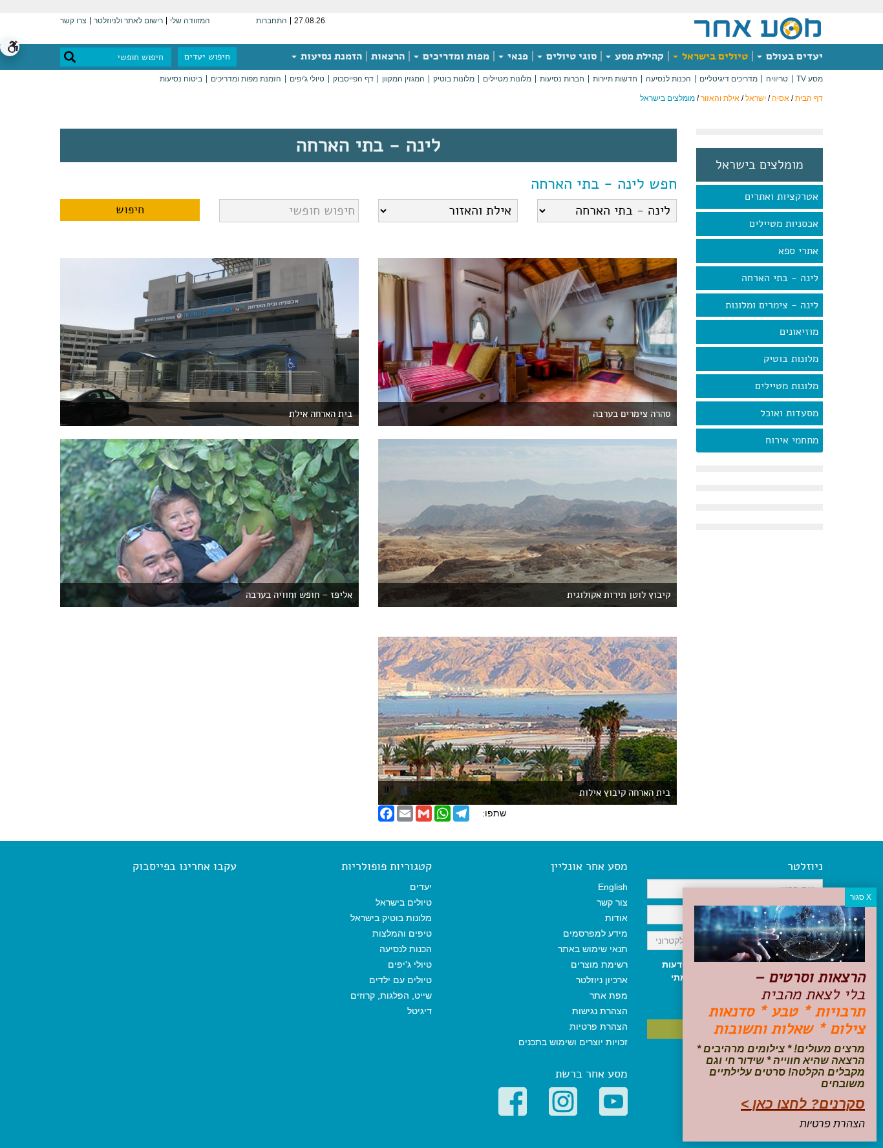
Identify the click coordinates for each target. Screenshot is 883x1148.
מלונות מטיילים (507, 79)
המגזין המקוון (403, 79)
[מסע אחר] (757, 28)
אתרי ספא (798, 251)
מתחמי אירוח (791, 440)
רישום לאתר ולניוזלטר (128, 21)
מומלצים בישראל (759, 165)
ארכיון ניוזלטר (602, 980)
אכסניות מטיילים (783, 224)
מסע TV (809, 79)
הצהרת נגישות (600, 1011)
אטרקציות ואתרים (781, 196)
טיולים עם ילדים (400, 980)
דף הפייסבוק (353, 79)
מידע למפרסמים (595, 933)
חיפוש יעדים (207, 56)
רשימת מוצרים (599, 964)
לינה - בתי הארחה (779, 278)
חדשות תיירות (615, 79)
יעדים (421, 887)
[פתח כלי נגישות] (9, 46)
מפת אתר (609, 995)
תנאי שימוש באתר (593, 949)
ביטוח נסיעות (181, 79)
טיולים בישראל (713, 56)
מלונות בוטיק (453, 79)
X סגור (860, 897)
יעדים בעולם (793, 56)
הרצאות (388, 56)
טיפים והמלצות (402, 933)
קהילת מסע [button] (638, 56)
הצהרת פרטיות (598, 1026)
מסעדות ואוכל (789, 413)
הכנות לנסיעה (668, 79)
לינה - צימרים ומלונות (771, 305)
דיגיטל (419, 1011)
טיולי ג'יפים (307, 79)
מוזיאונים (799, 331)
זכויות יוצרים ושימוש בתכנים (573, 1042)
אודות (616, 918)
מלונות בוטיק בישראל (391, 918)
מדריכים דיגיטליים (728, 79)
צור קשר (612, 902)
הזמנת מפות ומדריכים (246, 79)
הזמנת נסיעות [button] (330, 56)
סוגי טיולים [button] (570, 56)
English (613, 887)
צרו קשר (73, 21)
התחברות (271, 21)
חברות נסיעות (562, 79)
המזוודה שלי (190, 21)
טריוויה (777, 79)
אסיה (780, 98)
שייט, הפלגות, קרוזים (391, 995)
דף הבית (809, 98)
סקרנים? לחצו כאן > (803, 1103)
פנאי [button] (516, 56)
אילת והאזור (720, 98)
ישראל (755, 98)
